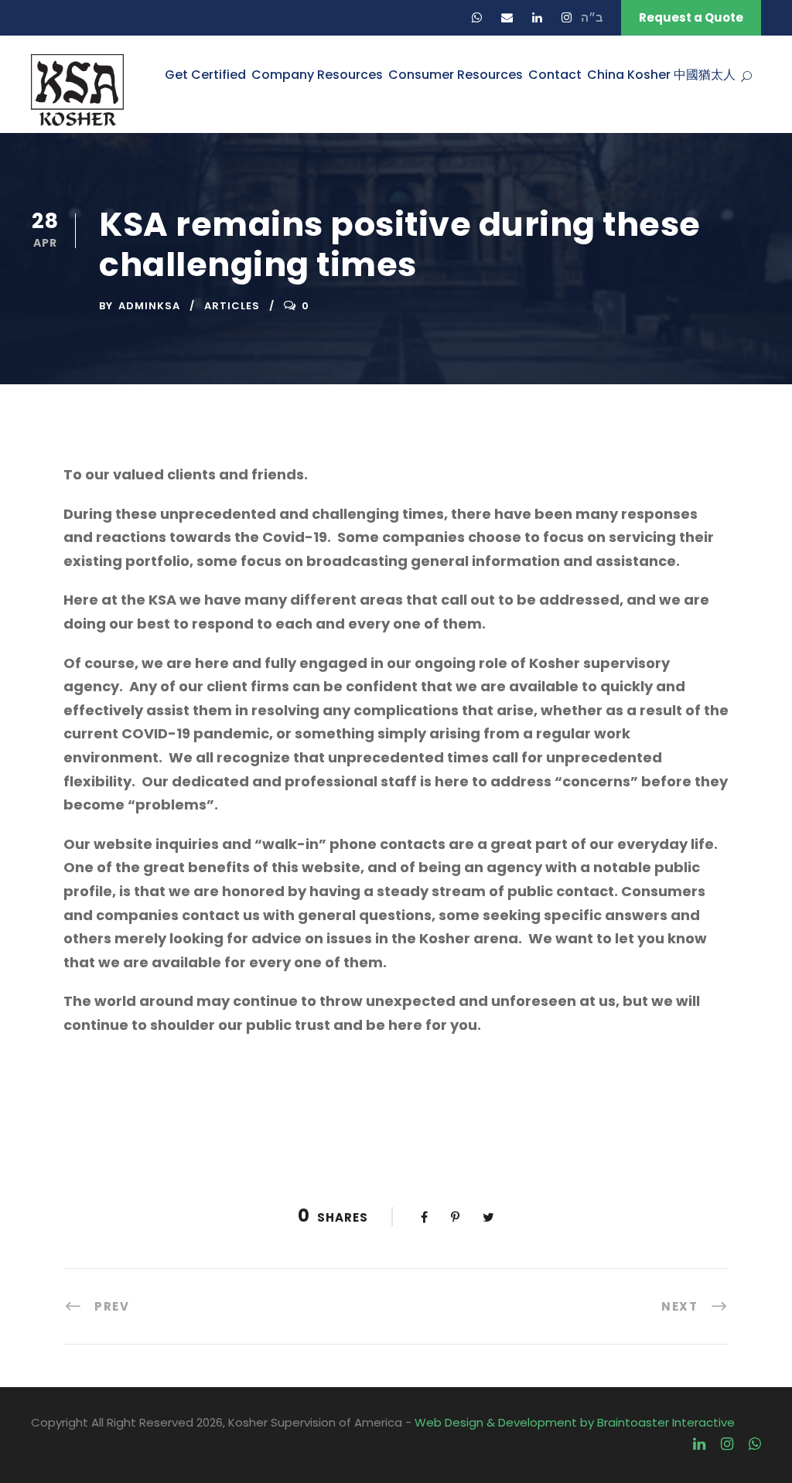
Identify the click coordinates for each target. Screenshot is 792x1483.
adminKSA (149, 305)
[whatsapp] (477, 17)
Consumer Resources (455, 75)
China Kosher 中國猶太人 (661, 75)
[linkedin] (537, 17)
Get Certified (205, 75)
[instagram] (567, 17)
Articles (232, 305)
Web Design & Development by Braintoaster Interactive (575, 1422)
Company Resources (317, 75)
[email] (507, 17)
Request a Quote (691, 17)
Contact (555, 75)
